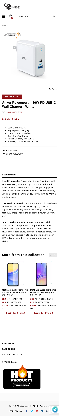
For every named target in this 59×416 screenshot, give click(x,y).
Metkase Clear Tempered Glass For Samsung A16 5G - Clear (43, 292)
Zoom (54, 89)
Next (55, 255)
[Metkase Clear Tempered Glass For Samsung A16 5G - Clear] (43, 273)
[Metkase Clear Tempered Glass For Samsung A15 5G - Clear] (15, 273)
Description (9, 175)
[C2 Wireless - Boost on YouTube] (37, 411)
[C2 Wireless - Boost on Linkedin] (47, 411)
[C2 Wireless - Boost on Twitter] (32, 411)
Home (5, 25)
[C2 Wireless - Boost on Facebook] (26, 411)
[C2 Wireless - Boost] (12, 6)
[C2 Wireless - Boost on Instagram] (42, 411)
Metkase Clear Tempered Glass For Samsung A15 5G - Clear (15, 292)
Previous (51, 255)
